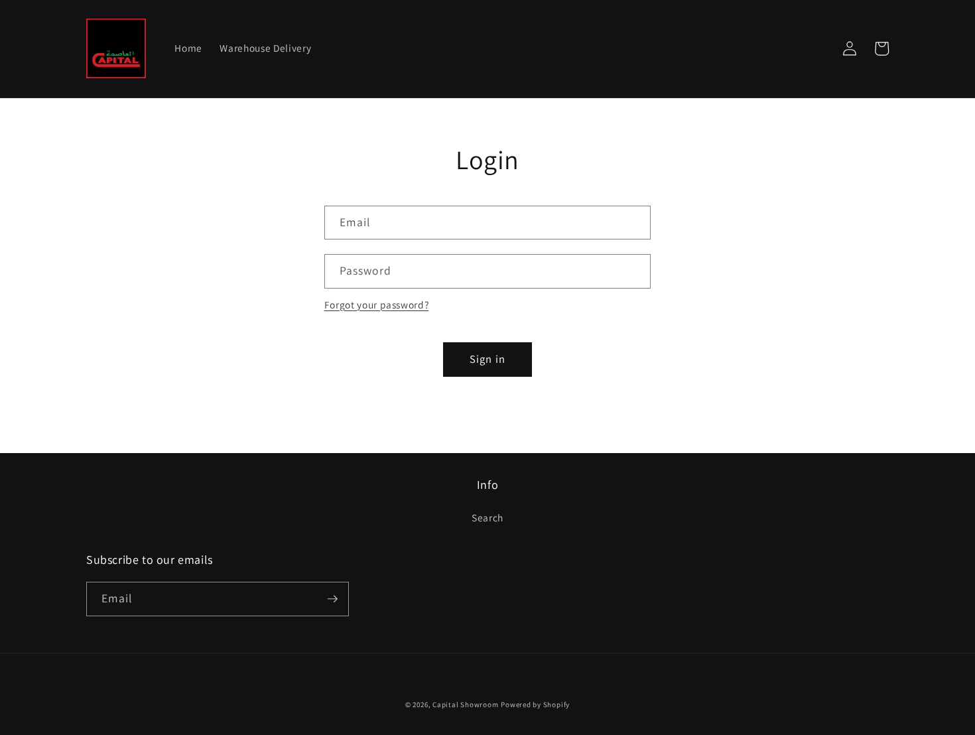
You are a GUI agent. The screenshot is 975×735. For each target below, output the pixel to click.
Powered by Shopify (535, 704)
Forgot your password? (376, 304)
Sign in (487, 359)
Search (487, 517)
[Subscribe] (332, 599)
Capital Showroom (465, 704)
